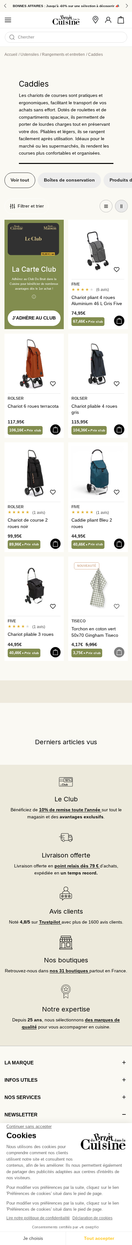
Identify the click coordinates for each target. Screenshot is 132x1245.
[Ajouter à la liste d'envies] (116, 269)
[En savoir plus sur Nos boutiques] (66, 943)
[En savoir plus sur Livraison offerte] (66, 837)
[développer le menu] (8, 19)
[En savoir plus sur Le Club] (66, 781)
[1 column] (106, 206)
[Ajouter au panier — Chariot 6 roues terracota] (55, 429)
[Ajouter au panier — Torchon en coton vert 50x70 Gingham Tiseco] (119, 652)
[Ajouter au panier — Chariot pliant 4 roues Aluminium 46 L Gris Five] (119, 321)
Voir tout (20, 180)
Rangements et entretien (63, 54)
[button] (120, 19)
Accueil (10, 54)
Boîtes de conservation (69, 180)
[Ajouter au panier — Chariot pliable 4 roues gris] (119, 429)
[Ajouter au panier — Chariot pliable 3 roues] (55, 652)
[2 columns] (121, 206)
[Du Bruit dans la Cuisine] (66, 20)
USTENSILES (30, 54)
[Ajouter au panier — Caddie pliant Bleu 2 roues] (119, 544)
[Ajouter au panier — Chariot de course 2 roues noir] (55, 544)
